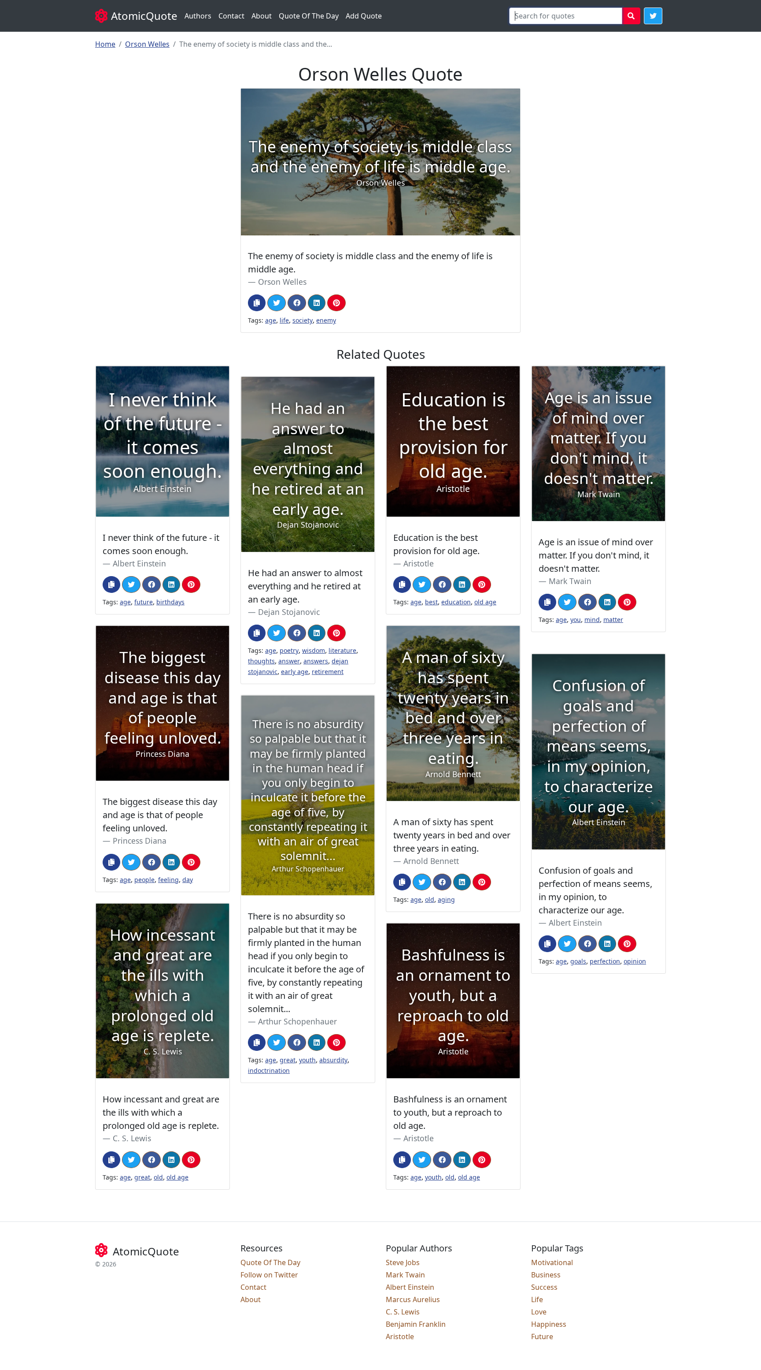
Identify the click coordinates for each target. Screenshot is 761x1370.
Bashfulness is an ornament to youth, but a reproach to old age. (450, 1112)
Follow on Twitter (269, 1275)
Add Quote (364, 16)
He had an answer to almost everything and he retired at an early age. (305, 586)
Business (546, 1275)
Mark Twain (570, 581)
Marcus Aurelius (413, 1299)
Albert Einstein (139, 563)
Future (542, 1336)
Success (544, 1287)
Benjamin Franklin (416, 1324)
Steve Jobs (403, 1262)
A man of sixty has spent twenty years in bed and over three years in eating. (451, 835)
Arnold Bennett (431, 861)
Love (539, 1312)
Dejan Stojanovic (289, 612)
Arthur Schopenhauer (297, 1021)
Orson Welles (147, 44)
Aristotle (418, 563)
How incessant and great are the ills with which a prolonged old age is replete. (161, 1112)
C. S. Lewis (132, 1138)
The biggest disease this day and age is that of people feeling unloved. (160, 815)
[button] (653, 15)
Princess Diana (139, 840)
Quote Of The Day (309, 16)
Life (537, 1299)
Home (105, 44)
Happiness (548, 1324)
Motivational (552, 1262)
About (261, 16)
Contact (231, 16)
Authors (198, 16)
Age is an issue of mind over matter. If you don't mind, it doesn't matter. (596, 555)
